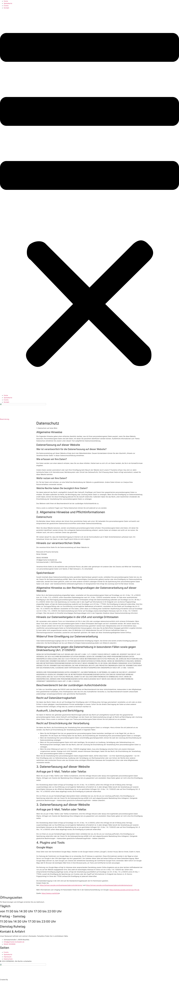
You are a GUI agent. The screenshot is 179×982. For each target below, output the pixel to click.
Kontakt (6, 8)
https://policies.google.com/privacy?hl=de (124, 890)
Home (6, 1)
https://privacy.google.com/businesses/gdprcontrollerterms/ (61, 885)
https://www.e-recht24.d (50, 893)
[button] (89, 201)
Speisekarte (8, 3)
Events (6, 6)
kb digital (11, 980)
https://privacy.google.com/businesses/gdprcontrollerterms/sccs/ (109, 885)
